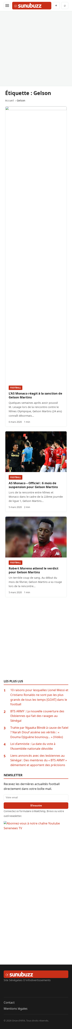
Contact (9, 1002)
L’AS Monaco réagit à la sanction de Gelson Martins (35, 395)
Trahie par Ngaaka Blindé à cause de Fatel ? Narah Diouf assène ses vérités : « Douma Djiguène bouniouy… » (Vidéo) (39, 732)
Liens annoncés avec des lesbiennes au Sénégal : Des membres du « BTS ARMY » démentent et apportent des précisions (38, 760)
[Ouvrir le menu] (7, 5)
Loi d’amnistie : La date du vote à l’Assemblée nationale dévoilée (32, 746)
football (15, 387)
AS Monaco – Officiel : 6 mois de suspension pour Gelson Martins (33, 485)
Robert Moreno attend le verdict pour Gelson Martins (33, 570)
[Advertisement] (36, 49)
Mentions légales (16, 1009)
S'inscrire (36, 805)
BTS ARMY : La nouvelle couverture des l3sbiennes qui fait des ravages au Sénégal (37, 716)
